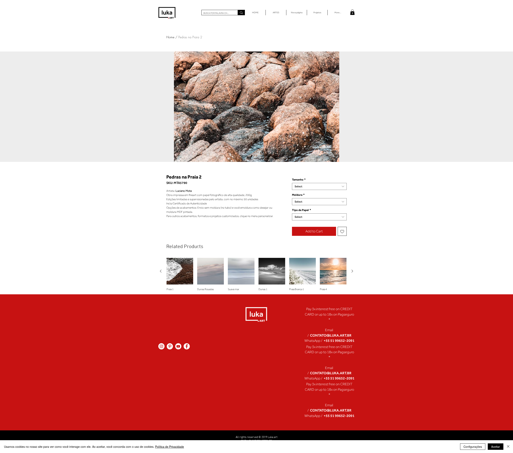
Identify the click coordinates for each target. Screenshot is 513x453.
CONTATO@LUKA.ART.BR (330, 335)
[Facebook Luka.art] (187, 346)
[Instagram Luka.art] (161, 346)
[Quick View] (180, 271)
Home (170, 37)
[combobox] (319, 186)
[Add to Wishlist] (342, 231)
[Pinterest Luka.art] (170, 346)
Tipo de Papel (301, 210)
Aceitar (495, 447)
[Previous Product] (160, 271)
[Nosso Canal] (178, 346)
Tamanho (299, 179)
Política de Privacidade (169, 447)
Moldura (298, 194)
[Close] (508, 446)
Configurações (473, 447)
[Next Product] (352, 271)
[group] (256, 274)
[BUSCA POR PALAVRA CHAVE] (241, 12)
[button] (352, 12)
